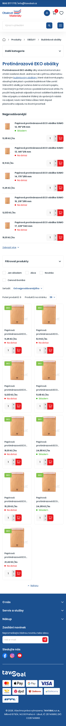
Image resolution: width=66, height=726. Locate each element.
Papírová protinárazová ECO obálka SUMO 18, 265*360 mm (47, 499)
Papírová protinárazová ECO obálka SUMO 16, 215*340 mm (15, 499)
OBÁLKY (31, 39)
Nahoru (34, 585)
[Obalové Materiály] (5, 39)
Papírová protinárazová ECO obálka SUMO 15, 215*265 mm (39, 199)
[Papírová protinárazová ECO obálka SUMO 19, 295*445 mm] (17, 538)
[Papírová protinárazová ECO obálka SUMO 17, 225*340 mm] (17, 426)
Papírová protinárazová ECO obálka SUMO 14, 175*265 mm (39, 174)
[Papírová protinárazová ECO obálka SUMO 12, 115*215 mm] (48, 370)
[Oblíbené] (61, 13)
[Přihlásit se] (47, 13)
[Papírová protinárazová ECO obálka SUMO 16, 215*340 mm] (17, 482)
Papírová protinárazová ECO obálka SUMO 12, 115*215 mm (39, 125)
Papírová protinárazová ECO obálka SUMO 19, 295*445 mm (15, 555)
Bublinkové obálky (51, 39)
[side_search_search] (49, 25)
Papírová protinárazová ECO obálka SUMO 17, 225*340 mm (39, 224)
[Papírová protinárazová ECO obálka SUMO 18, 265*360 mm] (48, 482)
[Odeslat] (44, 639)
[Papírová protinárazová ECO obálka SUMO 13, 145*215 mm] (48, 314)
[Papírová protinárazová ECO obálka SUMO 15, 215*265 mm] (17, 370)
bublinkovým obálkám (25, 77)
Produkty (16, 39)
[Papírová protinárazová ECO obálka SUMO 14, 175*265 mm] (17, 314)
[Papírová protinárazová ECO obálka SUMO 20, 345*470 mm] (48, 426)
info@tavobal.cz (27, 3)
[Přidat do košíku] (60, 138)
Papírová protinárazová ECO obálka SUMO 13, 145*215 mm (39, 149)
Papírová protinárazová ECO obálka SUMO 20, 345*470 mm (47, 443)
